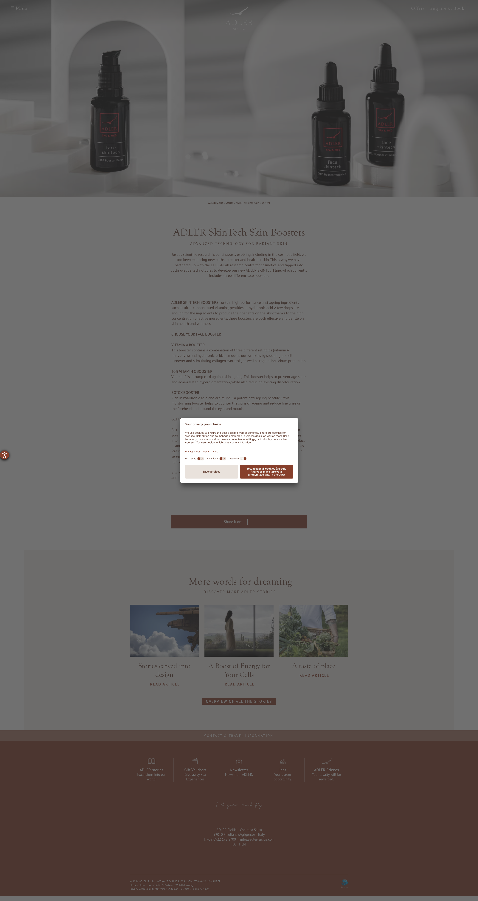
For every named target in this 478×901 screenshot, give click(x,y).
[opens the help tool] (4, 454)
